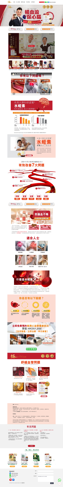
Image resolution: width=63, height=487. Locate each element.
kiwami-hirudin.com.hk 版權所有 (20, 482)
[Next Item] (53, 460)
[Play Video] (16, 65)
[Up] (59, 483)
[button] (47, 2)
